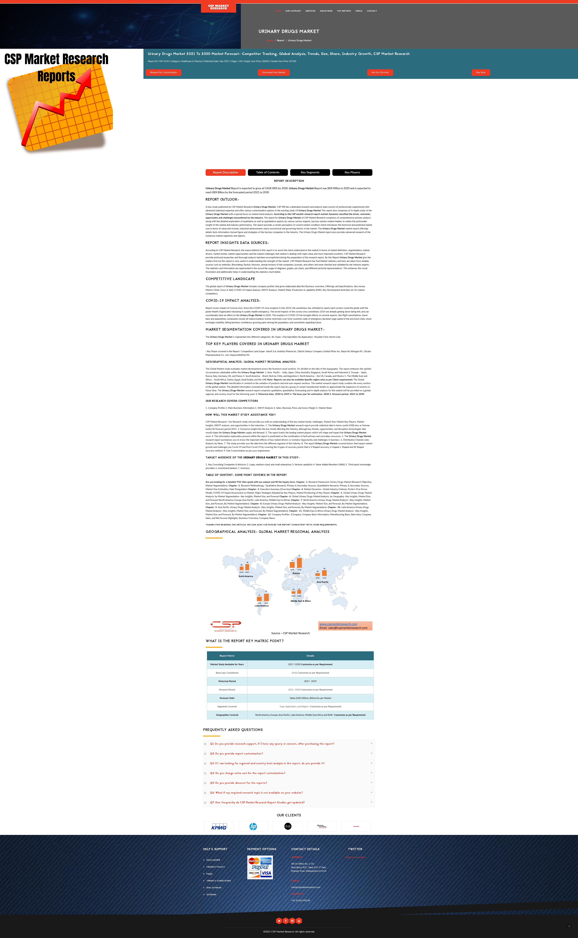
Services (310, 11)
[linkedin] (299, 921)
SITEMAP (210, 894)
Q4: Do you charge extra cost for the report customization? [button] (247, 773)
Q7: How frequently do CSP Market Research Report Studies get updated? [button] (257, 803)
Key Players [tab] (352, 172)
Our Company (293, 11)
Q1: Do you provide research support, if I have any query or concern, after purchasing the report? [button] (272, 744)
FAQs (208, 874)
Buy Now (481, 72)
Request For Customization (163, 72)
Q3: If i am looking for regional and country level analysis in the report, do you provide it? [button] (267, 764)
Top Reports (344, 11)
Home (278, 11)
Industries (326, 11)
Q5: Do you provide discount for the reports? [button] (238, 783)
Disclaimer (212, 860)
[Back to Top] (569, 926)
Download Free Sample (273, 72)
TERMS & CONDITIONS (218, 880)
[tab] (289, 744)
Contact (372, 11)
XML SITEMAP (213, 887)
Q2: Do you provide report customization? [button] (236, 754)
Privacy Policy (215, 867)
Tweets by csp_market (355, 857)
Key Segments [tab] (310, 172)
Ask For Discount (380, 72)
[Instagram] (292, 921)
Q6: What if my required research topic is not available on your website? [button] (256, 793)
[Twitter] (279, 921)
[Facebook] (286, 921)
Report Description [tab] (225, 172)
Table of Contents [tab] (268, 172)
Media (359, 11)
